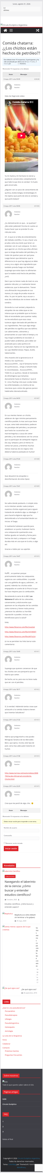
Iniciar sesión (11, 848)
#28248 (36, 79)
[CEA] (5, 1082)
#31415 (36, 786)
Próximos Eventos (12, 1051)
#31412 (36, 689)
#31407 (36, 398)
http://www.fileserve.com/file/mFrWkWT (20, 632)
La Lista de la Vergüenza (12, 1036)
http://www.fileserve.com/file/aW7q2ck (20, 636)
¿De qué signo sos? (28, 989)
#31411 (36, 651)
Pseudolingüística (12, 1023)
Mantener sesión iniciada (14, 843)
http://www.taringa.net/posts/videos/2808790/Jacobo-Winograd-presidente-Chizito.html (21, 776)
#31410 (36, 556)
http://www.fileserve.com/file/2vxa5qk (20, 627)
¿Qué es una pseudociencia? (14, 1008)
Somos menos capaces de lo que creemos (37, 947)
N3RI (4, 1099)
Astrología (9, 1031)
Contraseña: (8, 835)
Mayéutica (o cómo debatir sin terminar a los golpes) (25, 916)
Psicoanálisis (10, 1011)
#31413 (36, 720)
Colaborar (6, 1044)
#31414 (36, 756)
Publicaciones (10, 876)
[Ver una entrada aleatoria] (37, 30)
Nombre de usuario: (10, 828)
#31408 (36, 459)
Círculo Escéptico (9, 1104)
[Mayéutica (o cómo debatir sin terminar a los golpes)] (8, 918)
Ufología (8, 1019)
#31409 (36, 486)
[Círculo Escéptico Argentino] (5, 30)
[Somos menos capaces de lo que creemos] (18, 955)
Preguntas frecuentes (13, 1055)
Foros (5, 1040)
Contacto (6, 1048)
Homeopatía (10, 1027)
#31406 (36, 206)
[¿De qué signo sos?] (11, 991)
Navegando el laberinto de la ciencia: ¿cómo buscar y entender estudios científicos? (20, 888)
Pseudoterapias (11, 1015)
